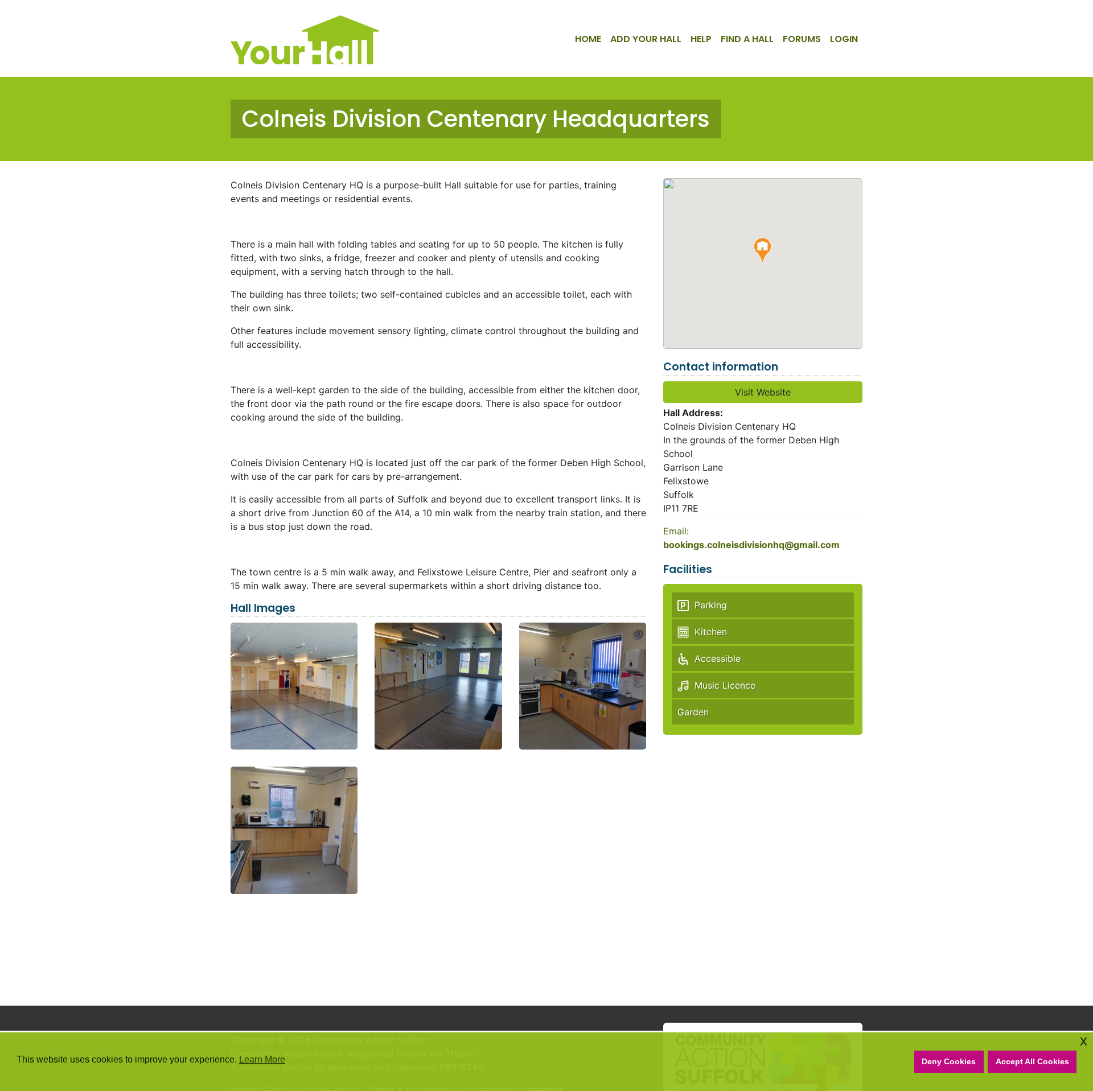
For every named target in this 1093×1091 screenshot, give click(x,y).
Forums (802, 39)
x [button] (1083, 1040)
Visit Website (763, 392)
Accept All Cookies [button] (1032, 1061)
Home (588, 39)
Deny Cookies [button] (949, 1061)
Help (701, 39)
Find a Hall (747, 39)
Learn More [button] (262, 1059)
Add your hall (645, 39)
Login (844, 39)
